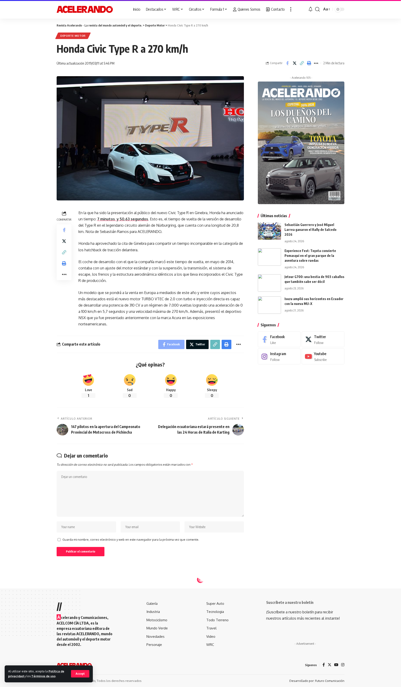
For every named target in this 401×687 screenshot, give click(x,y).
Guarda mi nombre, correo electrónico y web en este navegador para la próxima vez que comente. (130, 539)
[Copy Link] (301, 63)
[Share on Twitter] (294, 63)
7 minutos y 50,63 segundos (122, 219)
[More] (316, 63)
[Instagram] (279, 357)
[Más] (291, 9)
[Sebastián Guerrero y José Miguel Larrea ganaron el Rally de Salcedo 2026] (269, 231)
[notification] (310, 9)
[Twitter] (323, 339)
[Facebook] (279, 339)
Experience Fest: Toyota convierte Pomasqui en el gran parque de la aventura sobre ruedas (310, 255)
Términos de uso (43, 676)
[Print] (309, 63)
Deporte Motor (73, 35)
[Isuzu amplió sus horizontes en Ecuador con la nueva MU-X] (269, 305)
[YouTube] (336, 665)
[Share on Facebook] (287, 63)
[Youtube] (323, 357)
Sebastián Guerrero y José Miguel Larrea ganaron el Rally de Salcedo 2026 (310, 229)
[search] (317, 9)
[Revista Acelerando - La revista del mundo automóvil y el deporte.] (85, 9)
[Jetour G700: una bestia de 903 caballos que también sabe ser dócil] (269, 283)
